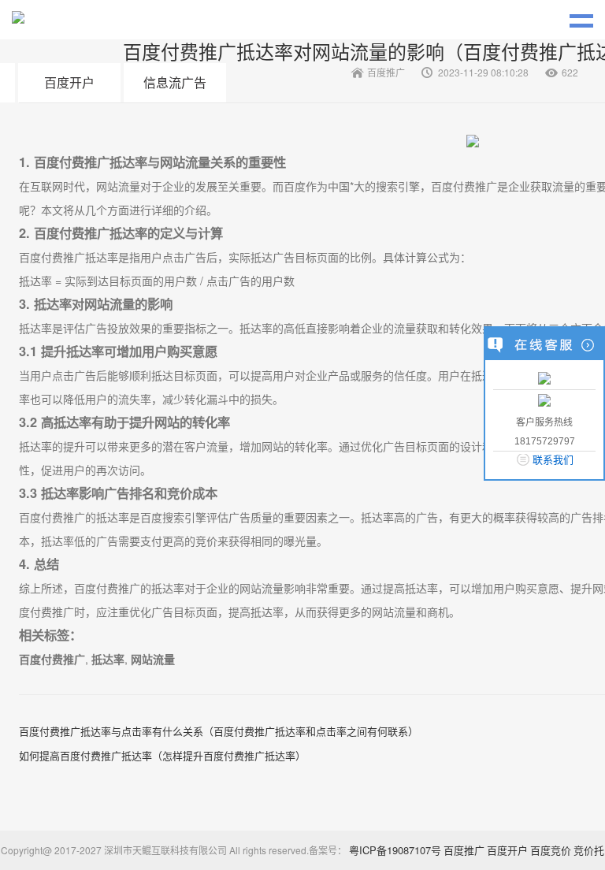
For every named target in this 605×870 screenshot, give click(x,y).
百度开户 (69, 82)
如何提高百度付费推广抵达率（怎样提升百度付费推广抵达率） (162, 755)
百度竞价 (550, 849)
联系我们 (553, 460)
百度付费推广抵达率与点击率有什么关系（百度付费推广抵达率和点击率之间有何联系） (218, 730)
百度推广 (464, 849)
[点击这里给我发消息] (544, 377)
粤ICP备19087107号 (395, 849)
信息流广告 (174, 82)
